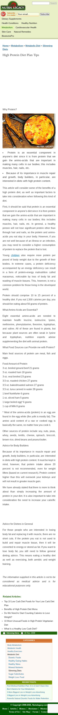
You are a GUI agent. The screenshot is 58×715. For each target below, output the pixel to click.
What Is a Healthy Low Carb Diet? (20, 629)
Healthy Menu (14, 664)
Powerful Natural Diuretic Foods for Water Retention (28, 698)
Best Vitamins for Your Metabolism (21, 689)
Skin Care (6, 32)
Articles (13, 709)
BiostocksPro (8, 36)
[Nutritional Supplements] (13, 5)
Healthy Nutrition (29, 23)
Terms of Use (14, 712)
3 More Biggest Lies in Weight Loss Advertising (26, 692)
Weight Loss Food (16, 677)
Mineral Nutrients (15, 667)
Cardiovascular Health (26, 27)
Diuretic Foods (14, 657)
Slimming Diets (12, 633)
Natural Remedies (22, 32)
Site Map (26, 712)
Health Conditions (10, 23)
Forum (35, 712)
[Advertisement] (30, 83)
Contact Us (45, 712)
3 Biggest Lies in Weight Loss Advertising (23, 695)
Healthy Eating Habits (17, 661)
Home (6, 45)
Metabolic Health (14, 648)
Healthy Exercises (14, 651)
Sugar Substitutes (16, 674)
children (15, 255)
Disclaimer (33, 709)
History (22, 709)
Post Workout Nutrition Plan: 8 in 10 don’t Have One (28, 686)
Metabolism (7, 27)
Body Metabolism (14, 645)
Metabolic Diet (32, 45)
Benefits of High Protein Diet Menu (20, 609)
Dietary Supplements (11, 19)
